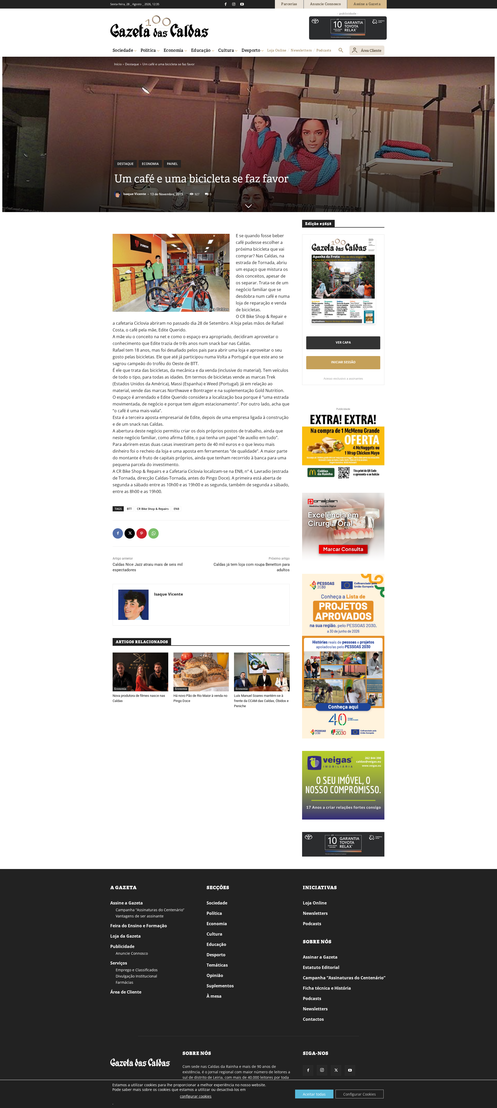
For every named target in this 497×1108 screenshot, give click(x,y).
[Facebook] (225, 4)
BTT (129, 509)
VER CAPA (343, 342)
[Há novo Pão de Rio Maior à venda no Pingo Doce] (201, 672)
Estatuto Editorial (321, 967)
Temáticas (217, 965)
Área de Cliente (125, 992)
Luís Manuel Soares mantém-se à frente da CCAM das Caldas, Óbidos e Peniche (261, 701)
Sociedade (217, 903)
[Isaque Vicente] (118, 194)
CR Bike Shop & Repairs (153, 509)
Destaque (132, 64)
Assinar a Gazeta (320, 957)
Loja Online (315, 903)
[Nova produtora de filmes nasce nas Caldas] (140, 672)
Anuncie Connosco (132, 953)
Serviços (118, 963)
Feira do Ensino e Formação (138, 926)
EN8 (176, 509)
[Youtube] (242, 4)
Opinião (215, 975)
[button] (341, 50)
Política (214, 913)
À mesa (214, 996)
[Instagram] (234, 4)
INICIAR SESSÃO (343, 362)
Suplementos (220, 986)
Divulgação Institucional (136, 976)
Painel (172, 164)
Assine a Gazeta (126, 903)
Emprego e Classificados (137, 969)
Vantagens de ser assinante (140, 916)
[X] (130, 533)
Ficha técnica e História (327, 988)
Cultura (214, 934)
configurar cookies (195, 1096)
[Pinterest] (141, 533)
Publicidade (122, 946)
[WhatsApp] (153, 533)
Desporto (216, 955)
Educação (216, 944)
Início (118, 64)
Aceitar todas (314, 1094)
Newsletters (315, 913)
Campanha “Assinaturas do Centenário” (150, 909)
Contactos (313, 1019)
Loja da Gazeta (125, 936)
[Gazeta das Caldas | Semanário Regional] (159, 26)
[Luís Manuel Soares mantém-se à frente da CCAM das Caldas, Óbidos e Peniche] (262, 672)
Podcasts (312, 923)
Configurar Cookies (359, 1094)
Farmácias (124, 982)
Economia (150, 164)
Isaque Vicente (134, 194)
